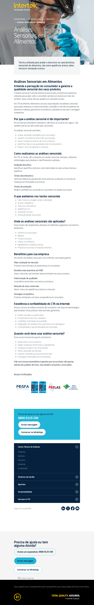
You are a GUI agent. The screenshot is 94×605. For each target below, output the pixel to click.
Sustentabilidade (25, 492)
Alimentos (21, 452)
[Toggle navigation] (67, 7)
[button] (77, 446)
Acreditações (23, 468)
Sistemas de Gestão (26, 477)
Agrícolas (21, 456)
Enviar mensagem (29, 424)
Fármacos (21, 460)
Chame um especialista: (35, 552)
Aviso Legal (18, 587)
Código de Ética (71, 587)
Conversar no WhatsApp (32, 432)
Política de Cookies (59, 587)
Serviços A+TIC (24, 499)
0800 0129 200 (28, 418)
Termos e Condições (29, 587)
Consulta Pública (83, 587)
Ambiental (21, 464)
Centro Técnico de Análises (29, 447)
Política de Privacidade (45, 587)
